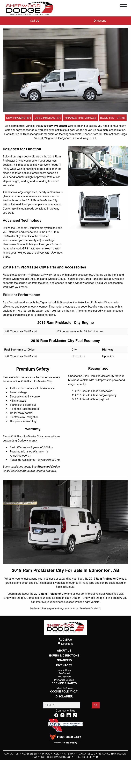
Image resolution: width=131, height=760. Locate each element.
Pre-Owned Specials (64, 679)
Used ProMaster (48, 118)
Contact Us (11, 753)
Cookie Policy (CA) (64, 691)
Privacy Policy (52, 753)
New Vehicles (64, 670)
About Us (64, 650)
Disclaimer (64, 696)
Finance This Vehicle (80, 118)
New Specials (64, 676)
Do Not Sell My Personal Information (102, 753)
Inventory (64, 665)
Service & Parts (64, 683)
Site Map (70, 753)
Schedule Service (64, 688)
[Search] (96, 705)
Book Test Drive (112, 118)
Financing (64, 660)
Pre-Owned (64, 673)
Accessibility (31, 753)
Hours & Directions (64, 655)
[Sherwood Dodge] (29, 8)
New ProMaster (18, 118)
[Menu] (123, 7)
